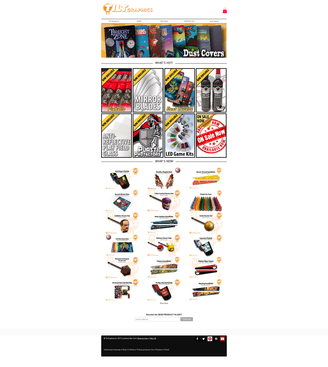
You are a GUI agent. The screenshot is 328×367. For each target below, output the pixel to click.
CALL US (153, 339)
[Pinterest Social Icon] (210, 339)
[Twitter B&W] (203, 339)
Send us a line (143, 339)
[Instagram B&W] (216, 339)
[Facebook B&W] (197, 339)
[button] (225, 10)
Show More (164, 303)
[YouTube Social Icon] (222, 339)
